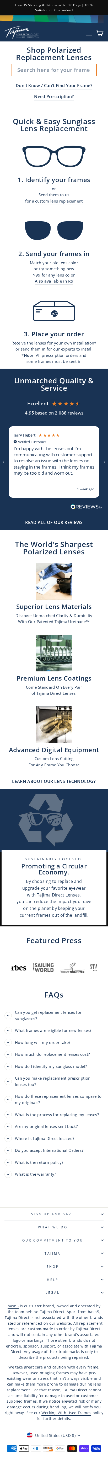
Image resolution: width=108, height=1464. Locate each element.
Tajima (53, 1253)
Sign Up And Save (52, 1214)
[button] (3, 462)
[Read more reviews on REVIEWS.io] (86, 508)
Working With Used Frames (66, 1412)
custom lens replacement (59, 201)
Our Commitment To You (52, 1240)
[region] (54, 462)
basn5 (13, 1305)
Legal (53, 1292)
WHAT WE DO (52, 1227)
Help (52, 1279)
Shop (53, 1266)
